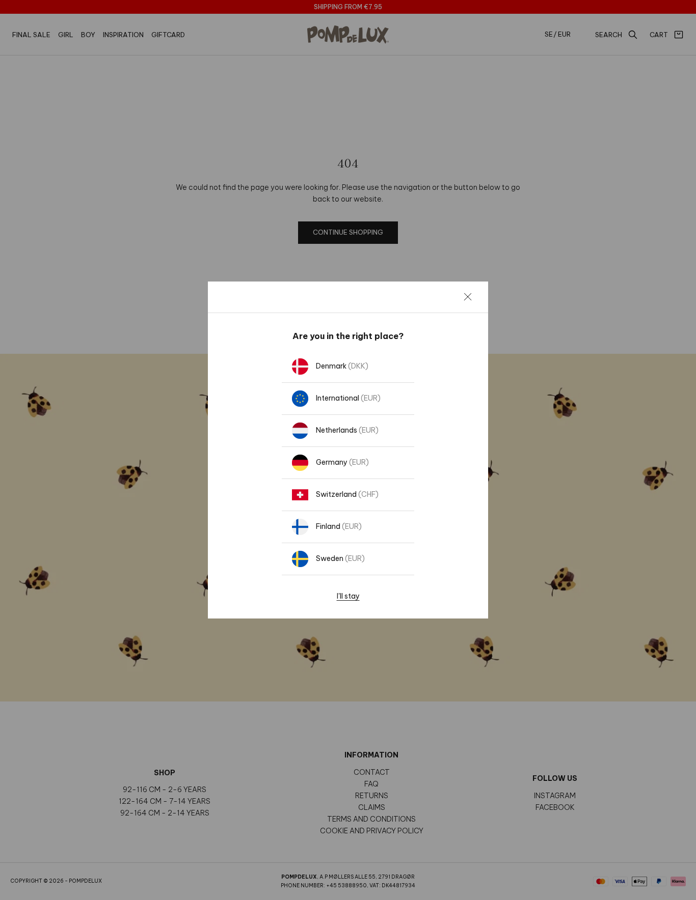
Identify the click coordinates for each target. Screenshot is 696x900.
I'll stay (348, 596)
